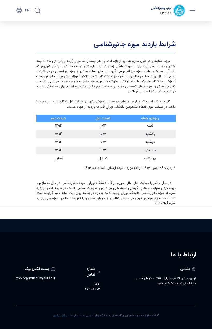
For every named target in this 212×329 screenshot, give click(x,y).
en (27, 10)
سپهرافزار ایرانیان (61, 315)
